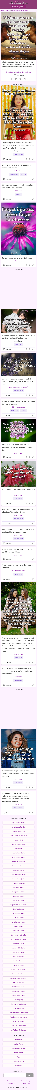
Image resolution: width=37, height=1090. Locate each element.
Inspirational (14, 174)
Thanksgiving (18, 1000)
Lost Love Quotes (18, 918)
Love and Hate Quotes (18, 948)
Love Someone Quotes (18, 939)
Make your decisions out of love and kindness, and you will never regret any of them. (17, 447)
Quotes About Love (18, 974)
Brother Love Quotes (18, 866)
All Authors (18, 1040)
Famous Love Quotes (18, 879)
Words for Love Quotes (18, 1026)
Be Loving (18, 344)
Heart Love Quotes (18, 900)
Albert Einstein (18, 1053)
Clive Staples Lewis (18, 407)
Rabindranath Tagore (18, 1048)
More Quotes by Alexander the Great (18, 72)
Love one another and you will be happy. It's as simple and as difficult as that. (18, 336)
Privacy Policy (25, 1081)
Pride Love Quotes (18, 965)
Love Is (23, 410)
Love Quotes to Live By (18, 935)
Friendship (18, 657)
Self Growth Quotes (18, 987)
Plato (18, 1057)
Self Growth (18, 498)
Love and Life (18, 154)
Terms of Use (11, 1081)
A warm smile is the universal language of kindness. (17, 566)
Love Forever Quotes (18, 922)
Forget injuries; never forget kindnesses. (17, 258)
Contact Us (11, 1084)
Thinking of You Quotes (18, 1004)
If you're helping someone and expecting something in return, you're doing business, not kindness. (18, 671)
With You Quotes (18, 1021)
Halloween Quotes (18, 896)
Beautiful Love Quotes (18, 853)
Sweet (18, 194)
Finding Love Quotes (18, 883)
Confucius (18, 261)
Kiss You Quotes (18, 909)
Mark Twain (18, 191)
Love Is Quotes (18, 926)
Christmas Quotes (18, 870)
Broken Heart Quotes (18, 861)
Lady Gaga (18, 779)
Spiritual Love (18, 390)
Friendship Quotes (18, 887)
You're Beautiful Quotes (18, 1030)
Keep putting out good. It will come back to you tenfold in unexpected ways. (18, 530)
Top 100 (23, 174)
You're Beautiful (18, 808)
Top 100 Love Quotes (18, 823)
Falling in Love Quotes (18, 874)
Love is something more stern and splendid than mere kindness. (18, 402)
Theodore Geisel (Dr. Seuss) (18, 387)
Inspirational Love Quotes (18, 905)
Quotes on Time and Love (18, 978)
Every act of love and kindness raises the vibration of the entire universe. (17, 510)
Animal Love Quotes (18, 844)
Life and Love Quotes (18, 913)
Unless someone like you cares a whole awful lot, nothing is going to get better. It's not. (18, 381)
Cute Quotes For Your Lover (18, 836)
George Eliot (18, 654)
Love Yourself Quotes (18, 944)
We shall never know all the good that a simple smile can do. (16, 166)
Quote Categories (18, 7)
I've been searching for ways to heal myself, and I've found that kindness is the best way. (17, 773)
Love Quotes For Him (18, 827)
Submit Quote (25, 1084)
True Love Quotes (18, 1008)
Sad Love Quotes (18, 982)
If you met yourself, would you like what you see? (18, 490)
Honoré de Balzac (18, 1061)
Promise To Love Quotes (18, 969)
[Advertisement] (18, 289)
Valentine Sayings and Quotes (18, 1013)
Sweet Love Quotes (18, 995)
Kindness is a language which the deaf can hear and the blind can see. (18, 186)
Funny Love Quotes (18, 892)
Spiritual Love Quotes (18, 991)
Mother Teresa (18, 171)
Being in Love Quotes (18, 857)
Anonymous (18, 453)
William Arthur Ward (18, 571)
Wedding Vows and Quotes (18, 1017)
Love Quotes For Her (18, 831)
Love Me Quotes (18, 931)
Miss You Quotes (18, 956)
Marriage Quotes (18, 952)
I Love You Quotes (18, 840)
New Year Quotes (18, 961)
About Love (14, 410)
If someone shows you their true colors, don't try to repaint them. (17, 550)
